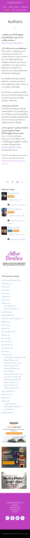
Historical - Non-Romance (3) (12, 318)
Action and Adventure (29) (11, 280)
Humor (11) (6, 328)
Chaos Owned (13, 193)
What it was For (14, 227)
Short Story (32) (7, 394)
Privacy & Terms (15, 507)
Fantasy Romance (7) (11, 309)
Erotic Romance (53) (11, 360)
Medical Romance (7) (11, 368)
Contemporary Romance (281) (15, 357)
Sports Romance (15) (11, 382)
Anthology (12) (7, 283)
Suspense (23, 239)
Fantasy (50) (6, 303)
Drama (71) (6, 293)
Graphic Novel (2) (8, 315)
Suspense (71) (6, 398)
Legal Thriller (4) (10, 404)
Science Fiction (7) (8, 391)
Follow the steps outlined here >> (13, 43)
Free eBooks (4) (7, 312)
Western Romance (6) (12, 388)
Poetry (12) (5, 351)
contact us (5, 163)
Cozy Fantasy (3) (10, 306)
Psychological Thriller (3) (13, 406)
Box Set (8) (5, 287)
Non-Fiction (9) (7, 345)
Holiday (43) (6, 322)
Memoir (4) (6, 335)
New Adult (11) (7, 341)
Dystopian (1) (6, 297)
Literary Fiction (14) (9, 332)
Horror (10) (6, 325)
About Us (15, 505)
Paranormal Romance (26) (13, 374)
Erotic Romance (15, 205)
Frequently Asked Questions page (12, 161)
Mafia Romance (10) (11, 366)
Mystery (16, 239)
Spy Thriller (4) (9, 409)
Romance (23, 205)
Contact (15, 512)
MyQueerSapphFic (15, 3)
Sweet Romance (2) (11, 385)
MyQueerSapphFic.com (10, 147)
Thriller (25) (6, 401)
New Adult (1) (9, 371)
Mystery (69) (6, 338)
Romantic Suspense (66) (12, 379)
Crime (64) (5, 290)
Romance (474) (7, 354)
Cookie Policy (15, 509)
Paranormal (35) (7, 348)
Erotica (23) (6, 300)
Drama (12, 239)
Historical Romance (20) (13, 363)
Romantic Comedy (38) (12, 377)
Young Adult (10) (8, 412)
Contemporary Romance (17, 221)
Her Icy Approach (15, 209)
